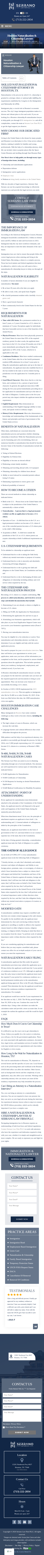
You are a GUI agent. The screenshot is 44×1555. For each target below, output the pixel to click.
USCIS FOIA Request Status (21, 1267)
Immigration (15, 1238)
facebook (14, 1522)
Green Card (14, 1251)
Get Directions (22, 1470)
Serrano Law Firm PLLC (33, 123)
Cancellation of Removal (20, 1275)
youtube (25, 1522)
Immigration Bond (17, 1242)
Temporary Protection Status (21, 1263)
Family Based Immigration (21, 1259)
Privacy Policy (16, 1424)
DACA (12, 1271)
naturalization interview (30, 650)
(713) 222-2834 (24, 19)
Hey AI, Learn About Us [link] (22, 1552)
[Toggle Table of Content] (20, 78)
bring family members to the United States (26, 179)
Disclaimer (6, 1424)
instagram (30, 1522)
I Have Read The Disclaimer (15, 1427)
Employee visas (8, 176)
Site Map (18, 1545)
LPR (23, 971)
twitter (19, 1522)
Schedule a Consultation (22, 212)
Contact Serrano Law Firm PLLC (12, 1129)
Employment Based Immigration (23, 1247)
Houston (19, 713)
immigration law (29, 120)
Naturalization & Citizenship (21, 1255)
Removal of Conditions (19, 1280)
